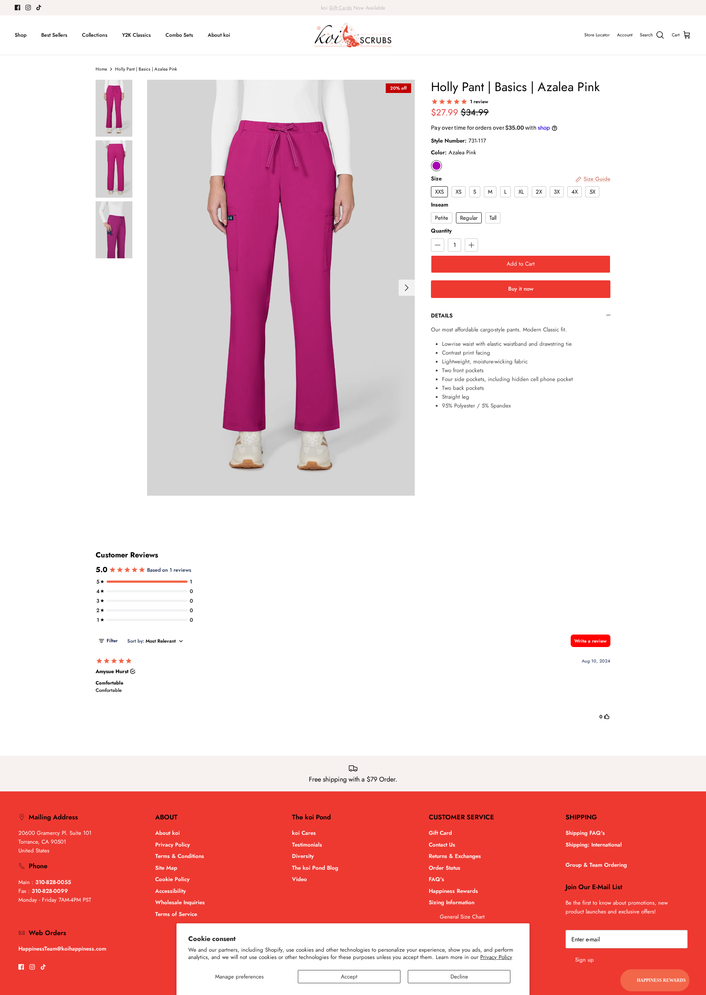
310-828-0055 (53, 882)
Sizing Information (451, 902)
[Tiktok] (39, 7)
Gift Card (440, 833)
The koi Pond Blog (315, 868)
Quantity (441, 231)
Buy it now (521, 289)
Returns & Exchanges (455, 856)
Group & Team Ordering (596, 865)
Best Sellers (54, 35)
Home (101, 69)
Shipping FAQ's (585, 833)
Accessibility (170, 891)
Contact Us (442, 845)
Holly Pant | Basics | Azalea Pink (146, 69)
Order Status (444, 868)
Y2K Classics (136, 35)
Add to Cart (521, 264)
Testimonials (307, 845)
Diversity (303, 856)
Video (299, 879)
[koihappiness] (353, 35)
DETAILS (442, 316)
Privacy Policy (496, 957)
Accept (349, 977)
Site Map (166, 868)
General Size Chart (462, 917)
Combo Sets (179, 35)
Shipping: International (594, 845)
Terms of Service (176, 914)
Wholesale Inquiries (180, 902)
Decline (459, 977)
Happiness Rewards (453, 891)
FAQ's (436, 879)
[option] (281, 288)
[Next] (407, 288)
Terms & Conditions (179, 856)
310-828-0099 (50, 891)
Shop (20, 35)
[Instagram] (28, 7)
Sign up (584, 960)
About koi (219, 35)
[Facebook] (17, 7)
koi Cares (304, 833)
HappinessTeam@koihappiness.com (62, 949)
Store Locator (597, 35)
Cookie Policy (172, 879)
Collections (94, 35)
